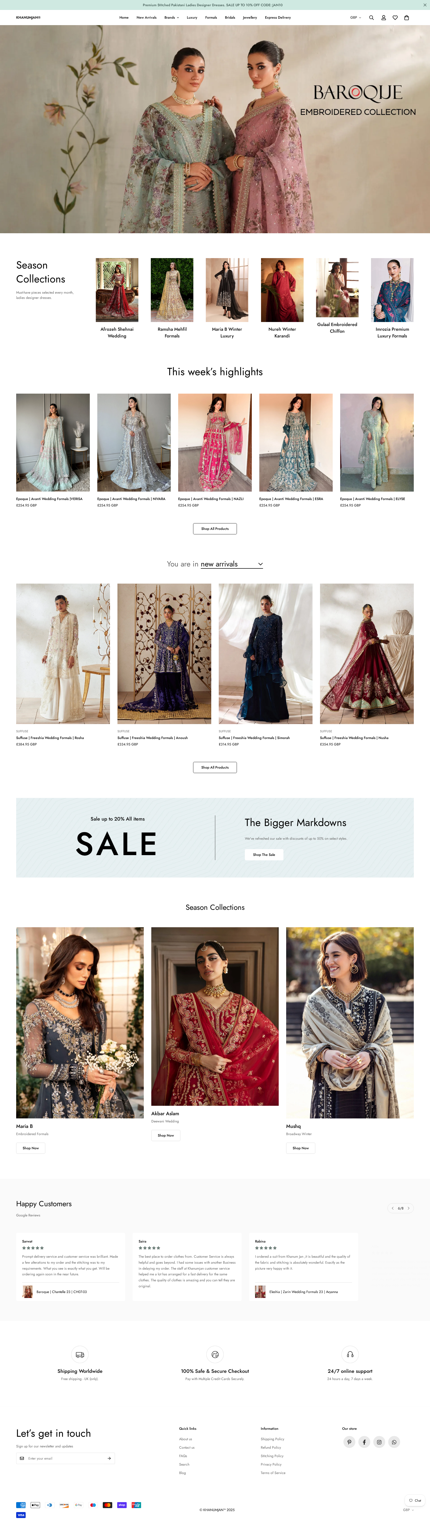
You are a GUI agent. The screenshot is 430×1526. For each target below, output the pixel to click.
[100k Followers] (379, 1442)
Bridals (230, 17)
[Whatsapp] (394, 1442)
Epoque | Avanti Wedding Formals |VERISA (49, 499)
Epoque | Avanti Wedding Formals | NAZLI (211, 499)
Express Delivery (278, 17)
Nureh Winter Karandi (282, 332)
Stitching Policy (272, 1456)
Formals (211, 17)
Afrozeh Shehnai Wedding (117, 332)
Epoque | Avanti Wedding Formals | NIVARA (131, 499)
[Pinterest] (349, 1442)
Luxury (192, 17)
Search (184, 1464)
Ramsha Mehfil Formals (172, 332)
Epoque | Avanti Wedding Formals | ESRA (291, 499)
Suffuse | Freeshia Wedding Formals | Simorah (254, 737)
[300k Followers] (364, 1442)
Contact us (187, 1447)
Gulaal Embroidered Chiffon (337, 327)
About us (185, 1439)
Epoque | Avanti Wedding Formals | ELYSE (372, 499)
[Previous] (392, 1208)
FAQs (183, 1456)
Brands (169, 17)
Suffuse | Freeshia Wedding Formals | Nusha (354, 737)
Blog (182, 1473)
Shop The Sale (264, 854)
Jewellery (250, 17)
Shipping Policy (272, 1439)
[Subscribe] (109, 1458)
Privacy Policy (271, 1464)
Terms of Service (273, 1473)
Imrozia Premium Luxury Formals (392, 332)
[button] (406, 17)
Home (124, 17)
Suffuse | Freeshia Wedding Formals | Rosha (50, 737)
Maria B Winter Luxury (227, 332)
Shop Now (31, 1148)
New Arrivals (147, 17)
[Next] (408, 1208)
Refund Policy (271, 1447)
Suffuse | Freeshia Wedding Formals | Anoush (152, 737)
